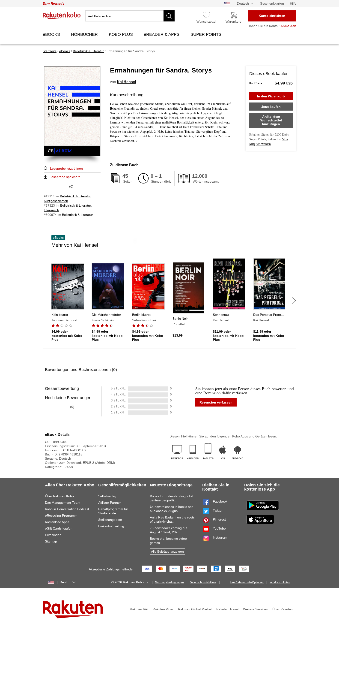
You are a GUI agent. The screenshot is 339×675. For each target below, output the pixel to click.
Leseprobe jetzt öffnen (66, 168)
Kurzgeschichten (56, 201)
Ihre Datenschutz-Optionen (247, 582)
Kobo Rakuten (62, 15)
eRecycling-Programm (61, 515)
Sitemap (51, 541)
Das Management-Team (62, 502)
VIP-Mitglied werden (268, 141)
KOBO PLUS (121, 34)
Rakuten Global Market (195, 609)
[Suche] (169, 15)
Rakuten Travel (227, 609)
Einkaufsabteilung (111, 526)
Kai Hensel (126, 82)
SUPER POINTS (206, 34)
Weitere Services (255, 609)
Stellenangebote (110, 519)
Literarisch (51, 210)
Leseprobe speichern (65, 177)
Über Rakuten (282, 609)
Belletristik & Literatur (75, 196)
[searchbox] (130, 15)
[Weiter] (294, 300)
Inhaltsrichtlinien (280, 582)
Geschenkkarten (272, 3)
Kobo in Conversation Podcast (67, 509)
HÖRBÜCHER (85, 34)
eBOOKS (52, 34)
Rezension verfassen (215, 402)
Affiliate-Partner (109, 502)
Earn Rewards (53, 3)
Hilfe (293, 3)
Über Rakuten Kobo (59, 496)
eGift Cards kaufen (58, 528)
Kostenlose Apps (57, 522)
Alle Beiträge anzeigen (167, 551)
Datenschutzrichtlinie (203, 582)
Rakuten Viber (163, 609)
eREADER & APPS (162, 34)
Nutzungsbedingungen (169, 582)
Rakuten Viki (139, 609)
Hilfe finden (53, 535)
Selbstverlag (107, 496)
